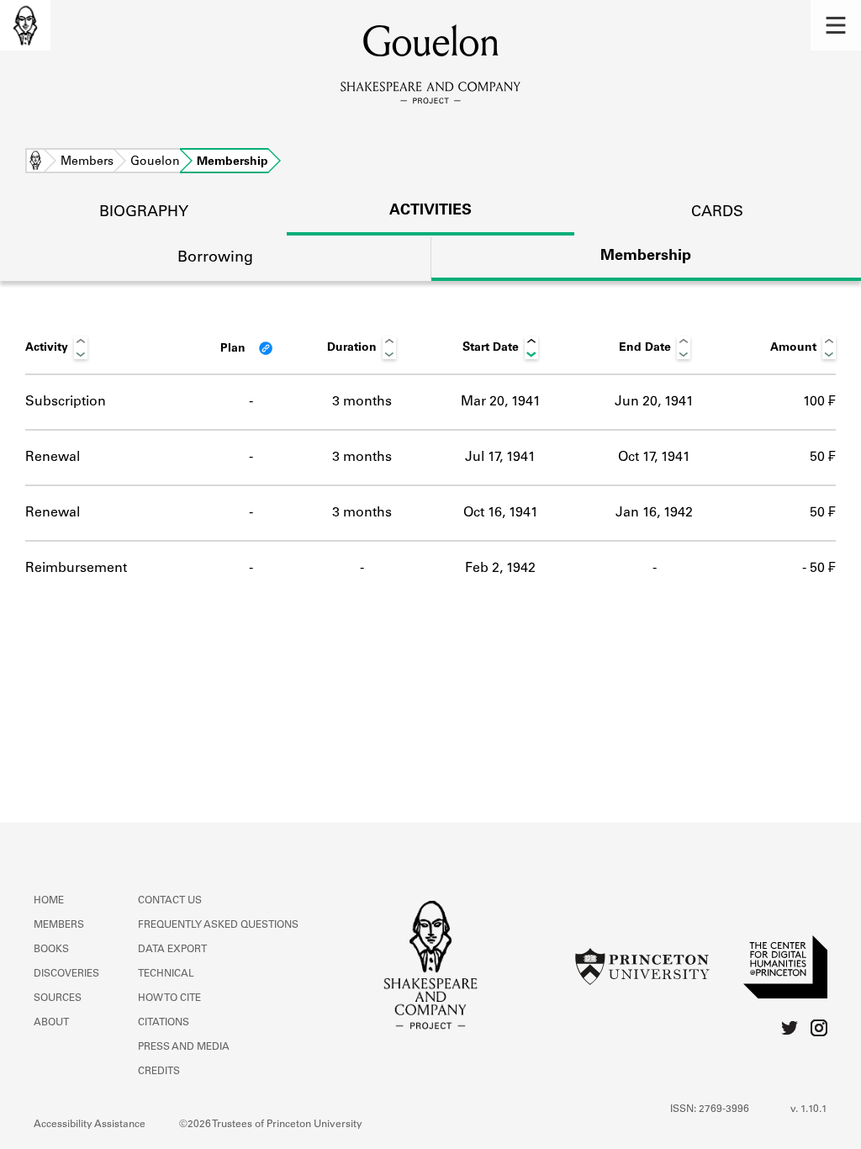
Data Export (172, 950)
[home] (25, 25)
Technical (166, 974)
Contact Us (170, 901)
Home (35, 162)
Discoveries (66, 974)
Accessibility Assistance (89, 1125)
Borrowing (215, 258)
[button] (836, 25)
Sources (58, 998)
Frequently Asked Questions (218, 925)
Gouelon (155, 162)
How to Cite (169, 998)
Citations (163, 1023)
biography (143, 212)
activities (430, 211)
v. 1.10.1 (808, 1109)
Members (87, 162)
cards (717, 212)
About (51, 1023)
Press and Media (184, 1047)
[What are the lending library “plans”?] (266, 348)
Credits (159, 1072)
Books (51, 950)
